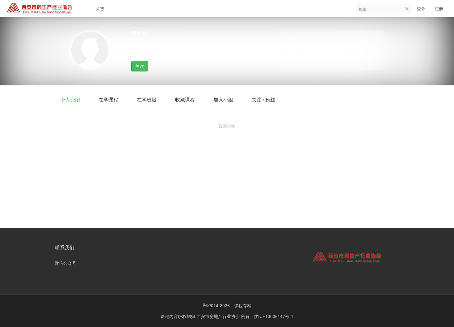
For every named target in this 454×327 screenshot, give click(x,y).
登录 (421, 8)
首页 (100, 9)
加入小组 (223, 99)
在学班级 (147, 99)
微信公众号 (65, 263)
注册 (439, 8)
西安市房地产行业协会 (218, 316)
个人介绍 (70, 99)
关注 (139, 66)
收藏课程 (185, 99)
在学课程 (108, 99)
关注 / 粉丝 (263, 99)
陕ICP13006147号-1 (273, 316)
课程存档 (242, 305)
